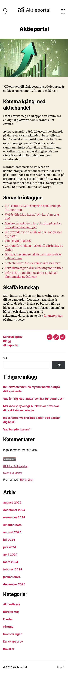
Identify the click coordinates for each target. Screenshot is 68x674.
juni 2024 (9, 547)
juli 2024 (9, 539)
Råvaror (8, 649)
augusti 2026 (12, 502)
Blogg (7, 341)
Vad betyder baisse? (18, 241)
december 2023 (14, 584)
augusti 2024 (12, 532)
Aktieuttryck (11, 604)
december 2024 (14, 510)
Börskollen (26, 479)
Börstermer (11, 611)
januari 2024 (12, 576)
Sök (5, 358)
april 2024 (10, 554)
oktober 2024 (12, 524)
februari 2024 (12, 569)
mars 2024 (10, 562)
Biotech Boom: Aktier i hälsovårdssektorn (32, 263)
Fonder (8, 619)
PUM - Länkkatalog (15, 466)
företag (8, 626)
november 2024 (14, 517)
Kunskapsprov (12, 336)
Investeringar (12, 634)
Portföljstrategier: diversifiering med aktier (34, 268)
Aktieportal (10, 345)
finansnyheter (53, 316)
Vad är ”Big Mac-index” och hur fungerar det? (33, 398)
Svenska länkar (12, 473)
